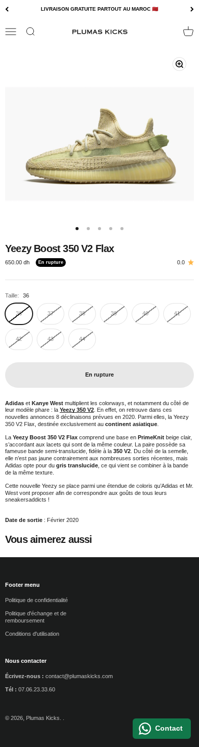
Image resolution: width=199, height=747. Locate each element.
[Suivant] (192, 9)
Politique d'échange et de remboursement (35, 617)
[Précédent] (7, 9)
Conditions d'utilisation (32, 634)
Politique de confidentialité (36, 600)
